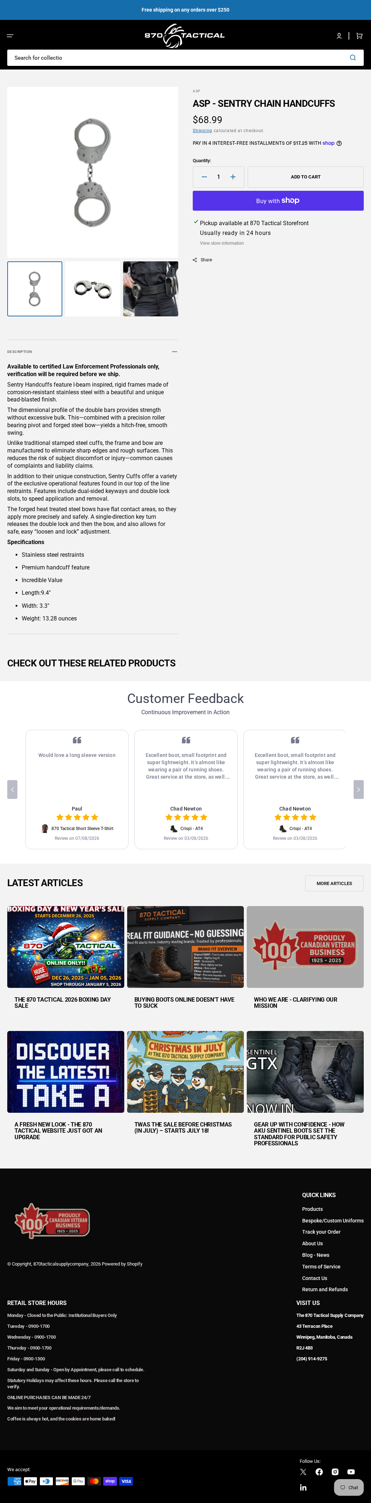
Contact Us (314, 1278)
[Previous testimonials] (12, 789)
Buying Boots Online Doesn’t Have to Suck (184, 1003)
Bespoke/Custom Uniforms (333, 1221)
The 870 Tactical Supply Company (330, 1315)
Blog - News (315, 1255)
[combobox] (185, 58)
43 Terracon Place (314, 1326)
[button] (10, 36)
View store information (222, 243)
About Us (312, 1243)
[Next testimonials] (359, 789)
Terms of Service (321, 1267)
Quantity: (202, 160)
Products (312, 1209)
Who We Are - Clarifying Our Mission (295, 1003)
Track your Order (321, 1232)
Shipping (202, 130)
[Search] (354, 58)
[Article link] (65, 962)
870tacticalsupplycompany (60, 1264)
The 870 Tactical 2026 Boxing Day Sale (62, 1003)
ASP (196, 91)
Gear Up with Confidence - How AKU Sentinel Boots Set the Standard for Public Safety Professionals (299, 1134)
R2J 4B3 (304, 1348)
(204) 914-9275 (311, 1358)
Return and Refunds (325, 1289)
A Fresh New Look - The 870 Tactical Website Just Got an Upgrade (58, 1131)
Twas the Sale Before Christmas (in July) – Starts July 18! (183, 1127)
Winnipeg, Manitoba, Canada (324, 1337)
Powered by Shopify (122, 1264)
